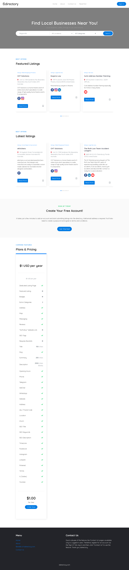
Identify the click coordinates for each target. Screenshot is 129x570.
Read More (23, 106)
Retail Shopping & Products (29, 72)
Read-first (82, 4)
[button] (62, 190)
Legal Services (59, 72)
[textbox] (61, 33)
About (62, 4)
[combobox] (61, 33)
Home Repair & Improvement (29, 145)
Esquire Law (56, 76)
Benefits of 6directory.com (25, 547)
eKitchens (21, 148)
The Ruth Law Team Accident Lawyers (96, 149)
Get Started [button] (64, 229)
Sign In (121, 4)
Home (55, 4)
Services (91, 72)
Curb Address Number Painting (97, 76)
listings (19, 72)
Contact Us (72, 4)
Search (107, 33)
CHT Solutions (23, 76)
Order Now (31, 507)
